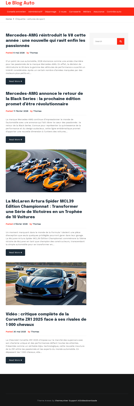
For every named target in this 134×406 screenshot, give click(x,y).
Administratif (35, 11)
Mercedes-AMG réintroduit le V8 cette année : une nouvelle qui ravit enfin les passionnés (46, 40)
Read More (14, 81)
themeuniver (61, 400)
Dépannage (50, 11)
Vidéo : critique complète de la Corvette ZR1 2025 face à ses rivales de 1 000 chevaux (46, 319)
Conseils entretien (16, 11)
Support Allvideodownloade (83, 400)
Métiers (87, 11)
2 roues (62, 11)
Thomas (34, 52)
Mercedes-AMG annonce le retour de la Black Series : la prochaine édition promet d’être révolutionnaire (44, 99)
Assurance (99, 11)
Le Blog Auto (20, 3)
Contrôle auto (114, 11)
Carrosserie (75, 11)
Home (9, 19)
